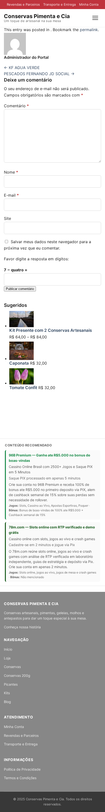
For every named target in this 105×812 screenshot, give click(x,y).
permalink (89, 29)
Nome (11, 172)
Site (7, 218)
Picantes (11, 684)
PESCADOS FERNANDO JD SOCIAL (39, 73)
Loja (7, 658)
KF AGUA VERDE (22, 67)
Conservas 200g (17, 675)
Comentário (16, 105)
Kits (7, 693)
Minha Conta (88, 4)
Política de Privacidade (22, 769)
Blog (7, 702)
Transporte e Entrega (59, 4)
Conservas (12, 667)
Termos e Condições (20, 778)
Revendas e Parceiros (23, 4)
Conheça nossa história (22, 627)
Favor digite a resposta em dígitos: (36, 258)
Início (8, 649)
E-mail (11, 195)
